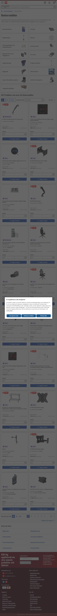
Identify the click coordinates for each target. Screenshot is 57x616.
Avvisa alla (43, 316)
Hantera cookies (29, 316)
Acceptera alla (14, 316)
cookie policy (9, 310)
